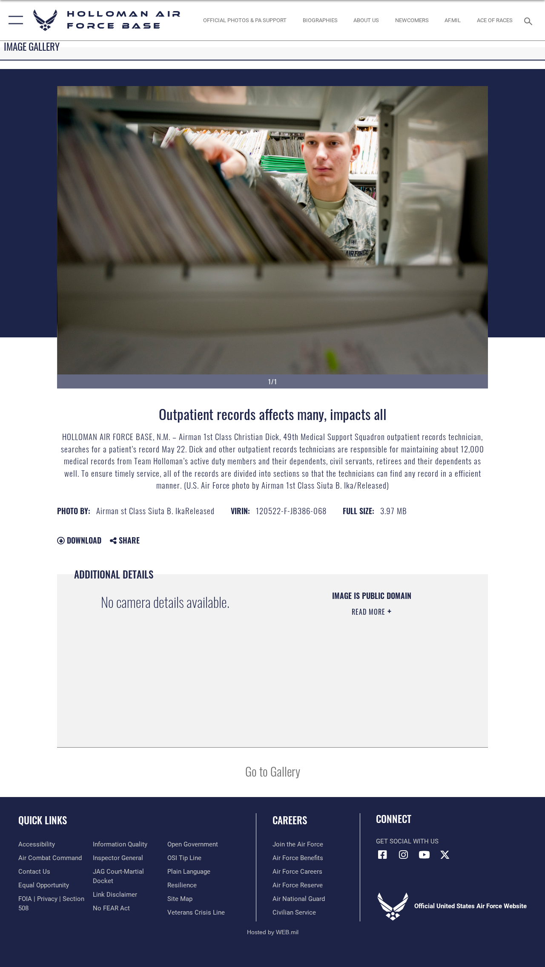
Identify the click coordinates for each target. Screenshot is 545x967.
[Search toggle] (529, 20)
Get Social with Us (407, 841)
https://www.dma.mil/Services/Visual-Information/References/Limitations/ (366, 684)
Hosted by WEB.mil (272, 932)
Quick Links (42, 820)
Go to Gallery (272, 771)
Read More (369, 612)
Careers (289, 820)
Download (83, 540)
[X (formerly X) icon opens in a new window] (445, 854)
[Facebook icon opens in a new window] (382, 854)
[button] (14, 20)
